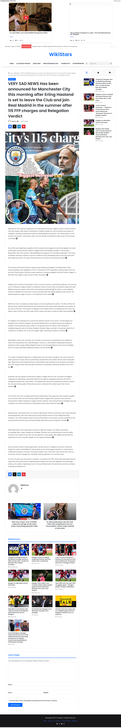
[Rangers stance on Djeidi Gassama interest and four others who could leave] (42, 550)
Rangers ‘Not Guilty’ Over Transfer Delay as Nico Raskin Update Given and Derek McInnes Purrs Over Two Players (42, 586)
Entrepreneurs (78, 63)
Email (10, 692)
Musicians (37, 63)
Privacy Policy (67, 721)
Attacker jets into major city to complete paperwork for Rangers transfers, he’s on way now (65, 611)
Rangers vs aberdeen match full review (18, 584)
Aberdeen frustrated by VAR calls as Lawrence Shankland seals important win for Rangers (18, 611)
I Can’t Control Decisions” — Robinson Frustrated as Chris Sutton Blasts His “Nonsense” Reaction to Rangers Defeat (66, 46)
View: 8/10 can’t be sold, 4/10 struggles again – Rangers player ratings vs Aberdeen (65, 585)
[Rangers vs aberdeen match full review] (18, 575)
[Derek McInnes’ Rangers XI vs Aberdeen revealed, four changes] (42, 601)
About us (51, 721)
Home (12, 63)
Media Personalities (50, 63)
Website (45, 692)
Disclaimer (75, 721)
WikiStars (14, 121)
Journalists (65, 63)
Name (10, 684)
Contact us (58, 721)
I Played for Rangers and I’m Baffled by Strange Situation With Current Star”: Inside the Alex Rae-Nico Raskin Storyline (18, 560)
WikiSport (17, 73)
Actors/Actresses (23, 63)
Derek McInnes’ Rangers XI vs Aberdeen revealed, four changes (42, 611)
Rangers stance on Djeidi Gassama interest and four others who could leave (41, 559)
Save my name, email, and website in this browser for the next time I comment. (33, 700)
